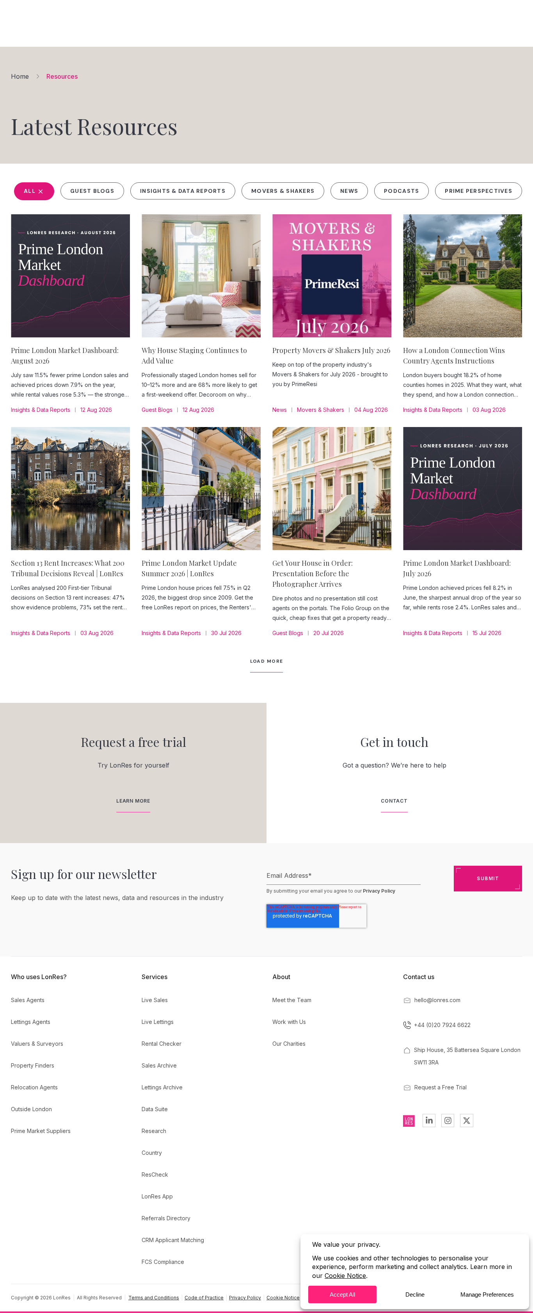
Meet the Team (291, 1000)
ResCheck (155, 1174)
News (349, 190)
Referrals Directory (166, 1218)
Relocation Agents (34, 1087)
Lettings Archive (162, 1087)
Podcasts (401, 190)
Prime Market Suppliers (41, 1131)
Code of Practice (204, 1298)
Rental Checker (161, 1043)
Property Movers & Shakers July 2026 (331, 350)
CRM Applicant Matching (173, 1240)
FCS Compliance (163, 1261)
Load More (266, 661)
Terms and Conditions (153, 1298)
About (281, 977)
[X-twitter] (466, 1120)
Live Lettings (158, 1021)
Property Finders (32, 1065)
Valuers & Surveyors (37, 1043)
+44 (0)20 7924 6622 (442, 1025)
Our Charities (289, 1043)
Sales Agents (27, 1000)
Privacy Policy (379, 891)
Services (154, 977)
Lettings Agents (30, 1021)
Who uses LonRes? (39, 977)
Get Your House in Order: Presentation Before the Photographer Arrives (312, 573)
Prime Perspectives (478, 190)
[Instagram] (447, 1120)
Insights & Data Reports (183, 190)
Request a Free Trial (440, 1087)
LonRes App (157, 1196)
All (30, 190)
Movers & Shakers (282, 190)
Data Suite (155, 1109)
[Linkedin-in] (429, 1120)
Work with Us (289, 1021)
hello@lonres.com (437, 1000)
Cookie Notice (283, 1298)
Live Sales (155, 1000)
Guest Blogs (92, 190)
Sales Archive (159, 1065)
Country (152, 1152)
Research (154, 1131)
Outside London (31, 1109)
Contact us (418, 977)
